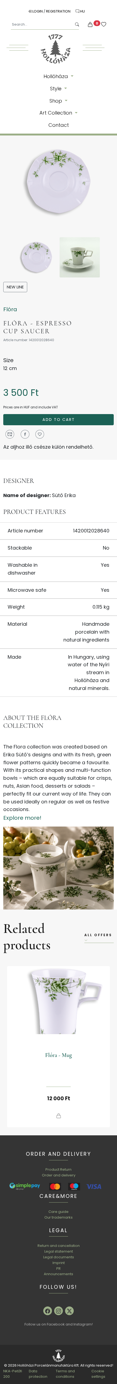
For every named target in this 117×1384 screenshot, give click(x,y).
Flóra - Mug (58, 1055)
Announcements (58, 1274)
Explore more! (22, 818)
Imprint (59, 1262)
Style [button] (56, 88)
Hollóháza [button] (56, 76)
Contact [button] (58, 125)
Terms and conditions (65, 1373)
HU (82, 11)
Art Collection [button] (56, 112)
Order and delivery (58, 1175)
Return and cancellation (59, 1245)
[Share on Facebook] (25, 434)
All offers (98, 935)
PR (58, 1268)
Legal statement (58, 1251)
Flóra (10, 309)
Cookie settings (98, 1373)
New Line (15, 287)
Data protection (38, 1373)
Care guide (58, 1211)
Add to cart (58, 419)
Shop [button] (56, 100)
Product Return (58, 1169)
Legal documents (58, 1257)
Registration (58, 11)
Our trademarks (58, 1217)
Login (38, 11)
